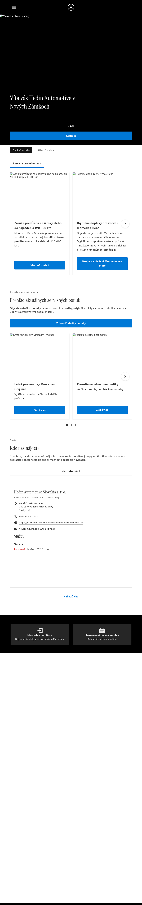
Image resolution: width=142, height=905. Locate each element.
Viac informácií (71, 471)
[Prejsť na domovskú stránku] (71, 7)
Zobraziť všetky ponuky (71, 323)
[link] (24, 510)
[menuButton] (14, 7)
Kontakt (71, 135)
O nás (71, 126)
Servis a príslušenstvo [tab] (27, 163)
